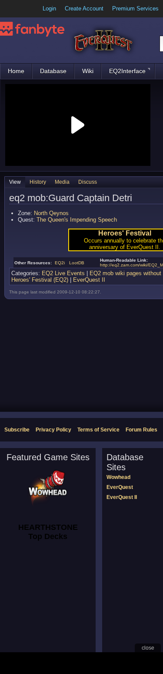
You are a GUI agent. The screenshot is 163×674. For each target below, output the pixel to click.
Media (62, 182)
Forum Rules (141, 430)
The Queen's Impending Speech (77, 219)
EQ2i (60, 262)
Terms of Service (98, 430)
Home (16, 70)
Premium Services (135, 8)
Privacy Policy (53, 430)
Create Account (84, 8)
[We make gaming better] (28, 8)
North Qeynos (51, 213)
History (38, 182)
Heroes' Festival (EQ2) (39, 279)
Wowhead (118, 477)
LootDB (76, 262)
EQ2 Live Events (63, 273)
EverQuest (119, 487)
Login (49, 8)
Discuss (87, 182)
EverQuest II (89, 279)
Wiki (87, 70)
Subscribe (17, 430)
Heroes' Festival (124, 233)
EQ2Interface (127, 70)
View (15, 182)
